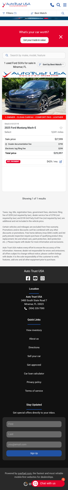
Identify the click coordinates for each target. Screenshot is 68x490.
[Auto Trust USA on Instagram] (41, 278)
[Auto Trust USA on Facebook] (26, 278)
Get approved (34, 364)
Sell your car (34, 356)
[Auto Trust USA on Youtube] (34, 278)
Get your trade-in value (34, 40)
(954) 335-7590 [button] (36, 308)
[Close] (61, 37)
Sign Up (34, 453)
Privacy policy (34, 382)
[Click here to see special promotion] (34, 18)
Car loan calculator (34, 373)
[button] (52, 5)
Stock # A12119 (12, 124)
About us (34, 338)
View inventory (34, 330)
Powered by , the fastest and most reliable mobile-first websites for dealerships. (34, 475)
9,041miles (57, 132)
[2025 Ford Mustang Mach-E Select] (34, 96)
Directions (34, 347)
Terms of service (34, 390)
